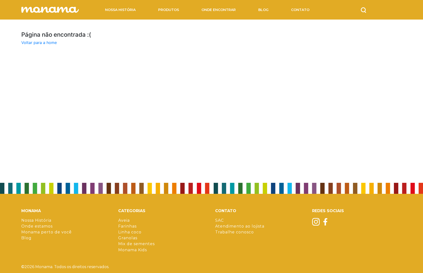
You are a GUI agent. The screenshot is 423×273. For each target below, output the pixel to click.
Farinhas (127, 226)
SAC (219, 220)
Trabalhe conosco (234, 232)
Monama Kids (132, 250)
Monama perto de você (46, 232)
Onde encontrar (218, 10)
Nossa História (120, 10)
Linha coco (129, 232)
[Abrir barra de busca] (363, 9)
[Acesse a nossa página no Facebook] (325, 222)
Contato (300, 10)
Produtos (168, 10)
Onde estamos (37, 226)
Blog (263, 10)
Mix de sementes (136, 243)
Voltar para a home (39, 42)
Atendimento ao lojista (239, 226)
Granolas (127, 238)
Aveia (124, 220)
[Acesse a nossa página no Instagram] (316, 222)
